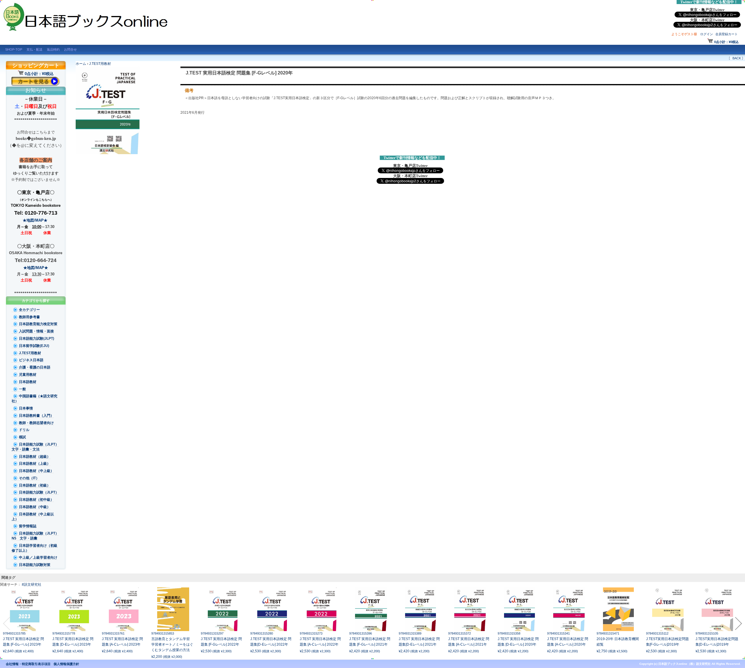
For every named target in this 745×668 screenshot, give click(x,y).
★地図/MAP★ (36, 220)
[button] (6, 623)
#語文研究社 (31, 585)
